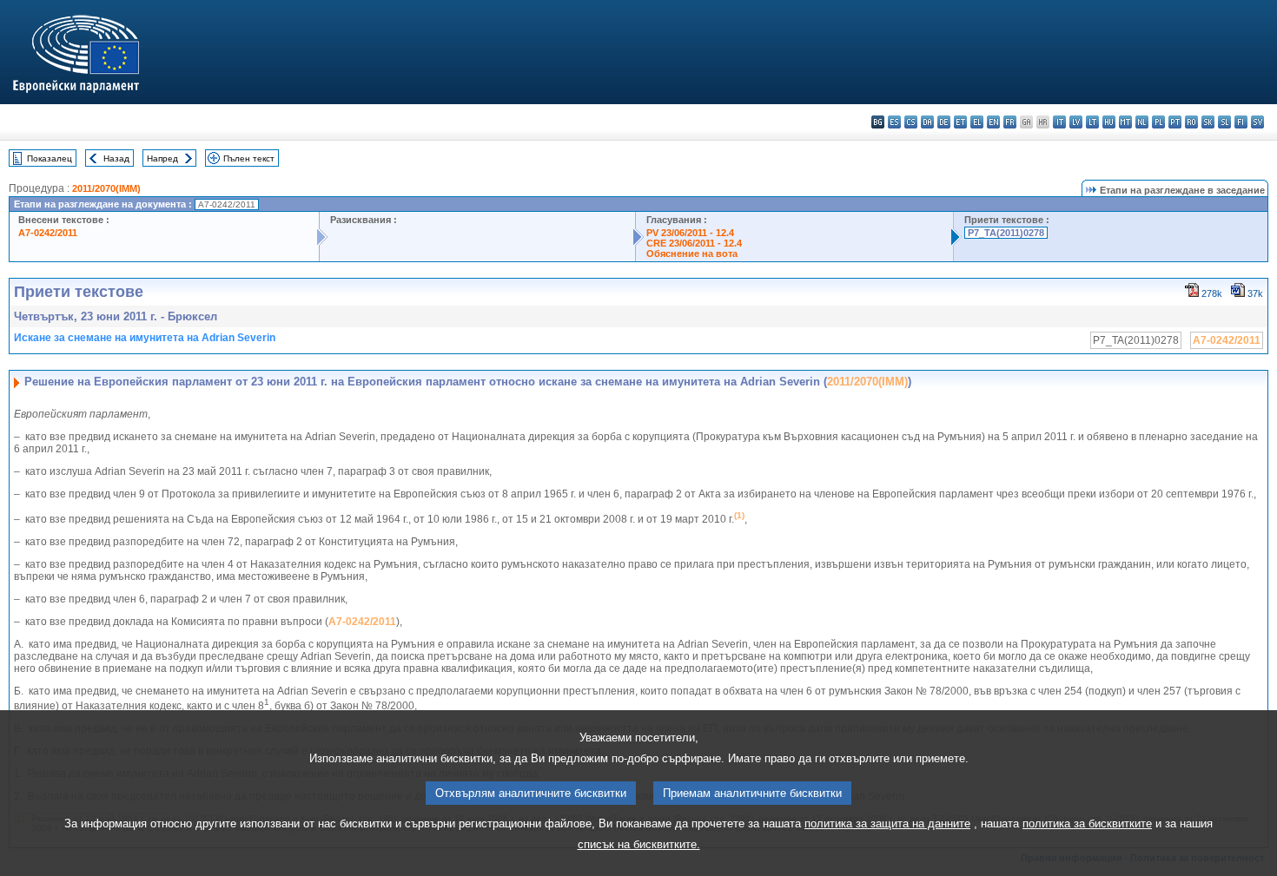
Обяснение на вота (692, 253)
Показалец (49, 158)
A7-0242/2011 (47, 232)
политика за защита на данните (887, 823)
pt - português (1174, 121)
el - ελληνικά (976, 121)
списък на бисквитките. (639, 844)
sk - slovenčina (1207, 121)
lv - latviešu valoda (1075, 121)
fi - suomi (1240, 121)
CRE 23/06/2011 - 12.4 (694, 243)
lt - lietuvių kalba (1092, 121)
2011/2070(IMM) (106, 188)
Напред (162, 158)
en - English (993, 121)
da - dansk (927, 121)
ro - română (1191, 121)
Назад (116, 158)
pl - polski (1158, 121)
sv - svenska (1257, 121)
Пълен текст (249, 158)
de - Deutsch (943, 121)
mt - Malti (1125, 121)
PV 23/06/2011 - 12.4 (690, 232)
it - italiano (1059, 121)
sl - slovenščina (1224, 121)
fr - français (1009, 121)
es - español (894, 121)
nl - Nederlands (1141, 121)
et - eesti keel (960, 121)
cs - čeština (910, 121)
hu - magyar (1108, 121)
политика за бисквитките (1087, 823)
